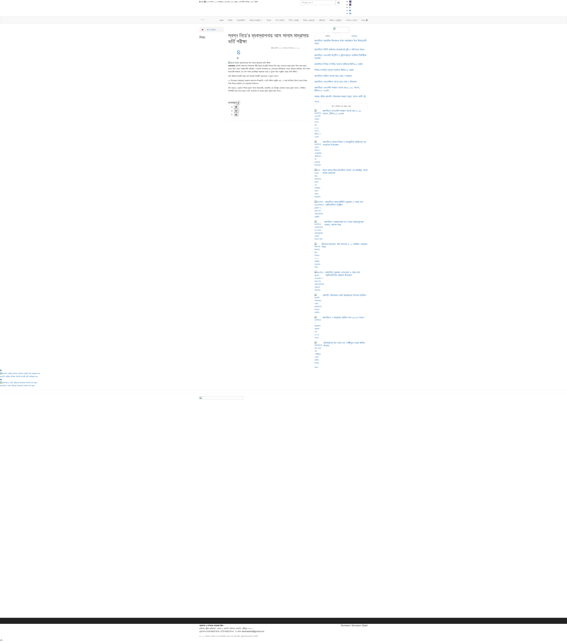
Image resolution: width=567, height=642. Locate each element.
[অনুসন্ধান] (337, 2)
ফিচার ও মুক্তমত (309, 20)
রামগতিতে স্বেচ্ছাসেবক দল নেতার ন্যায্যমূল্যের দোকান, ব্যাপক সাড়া (344, 223)
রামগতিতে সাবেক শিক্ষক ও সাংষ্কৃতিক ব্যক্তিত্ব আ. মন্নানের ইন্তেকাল (345, 143)
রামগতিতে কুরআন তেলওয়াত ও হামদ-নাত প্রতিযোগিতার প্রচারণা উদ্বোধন (342, 273)
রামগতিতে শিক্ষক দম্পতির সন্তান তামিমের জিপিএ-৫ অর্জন (339, 64)
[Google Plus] (350, 13)
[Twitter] (350, 10)
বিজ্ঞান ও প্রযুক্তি (336, 20)
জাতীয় (230, 20)
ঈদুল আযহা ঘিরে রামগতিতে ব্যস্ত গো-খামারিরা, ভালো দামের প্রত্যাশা (345, 171)
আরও (363, 20)
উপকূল (269, 20)
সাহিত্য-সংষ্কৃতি (255, 20)
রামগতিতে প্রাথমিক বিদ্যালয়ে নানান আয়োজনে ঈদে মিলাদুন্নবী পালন (340, 41)
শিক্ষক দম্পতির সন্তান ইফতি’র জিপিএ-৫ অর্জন (334, 70)
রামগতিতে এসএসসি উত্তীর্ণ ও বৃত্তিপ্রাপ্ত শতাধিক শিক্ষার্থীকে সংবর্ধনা (340, 56)
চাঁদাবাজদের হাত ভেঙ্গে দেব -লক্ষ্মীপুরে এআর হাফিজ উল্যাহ (344, 344)
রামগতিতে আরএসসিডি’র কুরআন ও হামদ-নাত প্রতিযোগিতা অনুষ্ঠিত (344, 203)
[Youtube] (350, 4)
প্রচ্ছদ (221, 20)
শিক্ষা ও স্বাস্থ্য (294, 20)
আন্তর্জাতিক (241, 20)
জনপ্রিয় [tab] (354, 35)
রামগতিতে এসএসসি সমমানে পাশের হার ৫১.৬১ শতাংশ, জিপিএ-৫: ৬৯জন (337, 88)
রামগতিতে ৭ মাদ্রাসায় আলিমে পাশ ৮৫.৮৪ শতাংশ (343, 317)
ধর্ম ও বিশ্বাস (280, 20)
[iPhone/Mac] (350, 1)
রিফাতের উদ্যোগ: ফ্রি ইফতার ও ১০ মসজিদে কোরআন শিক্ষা (344, 245)
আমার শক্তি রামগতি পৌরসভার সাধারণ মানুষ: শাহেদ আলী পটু (340, 96)
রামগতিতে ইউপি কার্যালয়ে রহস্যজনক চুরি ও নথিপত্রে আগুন (339, 49)
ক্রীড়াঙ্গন (322, 20)
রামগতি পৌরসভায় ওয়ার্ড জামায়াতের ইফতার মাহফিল (344, 295)
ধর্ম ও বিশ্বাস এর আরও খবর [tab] (341, 106)
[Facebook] (349, 7)
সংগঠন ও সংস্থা (351, 20)
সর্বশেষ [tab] (327, 35)
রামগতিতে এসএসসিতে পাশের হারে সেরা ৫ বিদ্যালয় (336, 81)
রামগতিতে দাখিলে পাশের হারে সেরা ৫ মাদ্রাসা (333, 76)
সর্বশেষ (317, 101)
